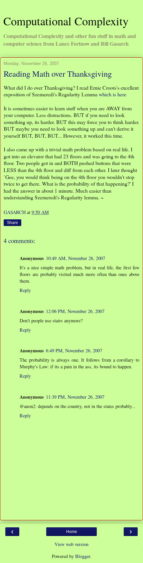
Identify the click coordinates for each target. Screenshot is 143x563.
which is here (112, 94)
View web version (71, 544)
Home (71, 531)
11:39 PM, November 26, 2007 (75, 397)
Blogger (82, 556)
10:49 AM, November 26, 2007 (75, 258)
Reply (25, 290)
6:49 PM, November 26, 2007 (74, 350)
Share (12, 222)
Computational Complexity (65, 21)
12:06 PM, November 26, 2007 (75, 311)
